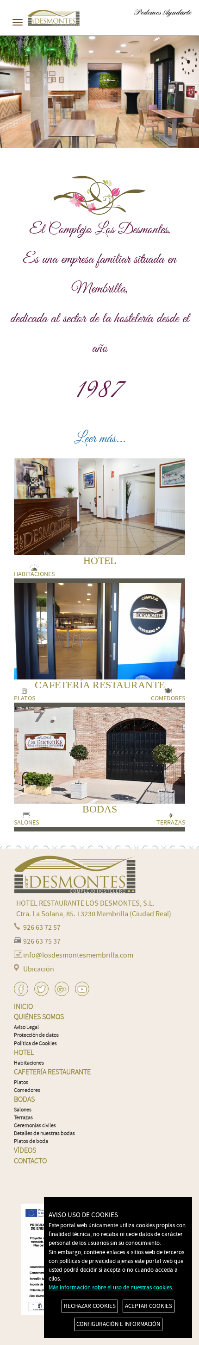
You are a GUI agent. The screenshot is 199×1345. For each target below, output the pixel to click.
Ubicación (38, 969)
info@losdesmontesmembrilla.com (78, 955)
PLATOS (24, 698)
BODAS (99, 809)
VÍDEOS (25, 1150)
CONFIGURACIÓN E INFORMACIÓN (118, 1324)
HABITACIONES (34, 574)
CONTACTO (30, 1161)
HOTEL (99, 560)
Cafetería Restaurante (52, 1072)
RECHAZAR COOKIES (90, 1306)
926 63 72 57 (42, 927)
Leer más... (99, 439)
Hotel (24, 1052)
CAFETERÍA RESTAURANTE (100, 685)
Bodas (24, 1099)
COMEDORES (168, 698)
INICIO (23, 1006)
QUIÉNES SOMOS (39, 1016)
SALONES (26, 822)
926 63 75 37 (42, 941)
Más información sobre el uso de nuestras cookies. (111, 1287)
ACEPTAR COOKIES (148, 1306)
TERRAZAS (170, 822)
